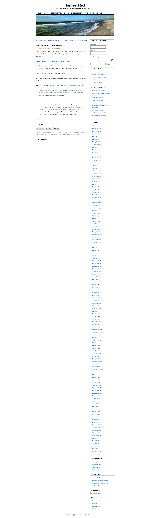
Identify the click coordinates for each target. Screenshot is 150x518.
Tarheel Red (75, 5)
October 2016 (95, 208)
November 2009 (96, 427)
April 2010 (95, 414)
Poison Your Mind (96, 464)
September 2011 (96, 369)
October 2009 (95, 430)
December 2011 (96, 361)
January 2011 (95, 390)
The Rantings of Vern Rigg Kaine (100, 483)
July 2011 (94, 374)
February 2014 (95, 292)
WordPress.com (89, 515)
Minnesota (62, 134)
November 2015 (96, 237)
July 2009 (94, 438)
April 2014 (95, 287)
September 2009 (96, 433)
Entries (95, 503)
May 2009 (94, 443)
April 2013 (95, 319)
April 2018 (95, 165)
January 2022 (95, 128)
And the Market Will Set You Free (76, 40)
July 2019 (94, 147)
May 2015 (94, 253)
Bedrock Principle (58, 13)
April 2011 (95, 382)
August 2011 (95, 372)
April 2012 (95, 351)
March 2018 (95, 168)
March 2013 (95, 321)
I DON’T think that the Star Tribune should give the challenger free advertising (61, 85)
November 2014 (96, 269)
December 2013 (96, 298)
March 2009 (95, 448)
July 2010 (94, 406)
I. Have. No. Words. (101, 115)
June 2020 (94, 139)
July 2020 (94, 136)
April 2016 (95, 224)
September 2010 (96, 401)
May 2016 (94, 221)
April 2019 (95, 152)
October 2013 (95, 303)
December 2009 (96, 425)
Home (39, 13)
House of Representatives (72, 132)
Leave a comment (55, 48)
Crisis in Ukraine (96, 72)
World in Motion (96, 470)
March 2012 (95, 353)
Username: (93, 44)
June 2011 (94, 377)
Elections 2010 (60, 132)
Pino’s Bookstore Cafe (93, 13)
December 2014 (96, 266)
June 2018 (94, 163)
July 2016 (94, 216)
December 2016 (96, 202)
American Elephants (97, 478)
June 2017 (94, 187)
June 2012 (94, 345)
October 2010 (95, 398)
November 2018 (96, 160)
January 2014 (95, 295)
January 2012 (95, 358)
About (46, 13)
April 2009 (95, 446)
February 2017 (95, 197)
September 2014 (96, 274)
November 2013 (96, 300)
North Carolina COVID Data (99, 80)
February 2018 (95, 171)
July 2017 (94, 184)
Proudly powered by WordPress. (65, 515)
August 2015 (95, 245)
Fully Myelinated (96, 462)
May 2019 (94, 149)
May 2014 (94, 284)
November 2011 (96, 364)
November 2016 (96, 205)
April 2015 (95, 255)
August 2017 (95, 181)
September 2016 (96, 210)
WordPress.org (95, 509)
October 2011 (95, 366)
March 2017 (95, 194)
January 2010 (95, 422)
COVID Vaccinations (97, 82)
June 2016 (94, 218)
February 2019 (95, 155)
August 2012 (95, 340)
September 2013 (96, 306)
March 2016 (95, 226)
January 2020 (95, 142)
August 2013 (95, 308)
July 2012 (94, 343)
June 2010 (94, 409)
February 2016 (95, 229)
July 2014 (94, 279)
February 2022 (95, 126)
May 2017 (94, 189)
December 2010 (96, 393)
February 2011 (95, 388)
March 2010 (95, 417)
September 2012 (96, 337)
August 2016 (95, 213)
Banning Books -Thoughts (98, 74)
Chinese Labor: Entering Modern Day (47, 40)
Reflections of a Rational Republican (101, 480)
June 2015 (94, 250)
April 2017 (95, 192)
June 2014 (94, 282)
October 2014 (95, 271)
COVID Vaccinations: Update (99, 77)
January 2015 (95, 263)
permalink (76, 134)
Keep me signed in (97, 57)
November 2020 (96, 134)
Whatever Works (96, 467)
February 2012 (95, 356)
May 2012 (94, 348)
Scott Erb (94, 97)
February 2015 (95, 261)
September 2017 (96, 179)
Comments (96, 506)
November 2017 (96, 173)
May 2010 (94, 411)
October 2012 (95, 335)
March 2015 (95, 258)
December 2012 (96, 329)
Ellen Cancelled (101, 90)
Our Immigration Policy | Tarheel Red (101, 93)
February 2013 (95, 324)
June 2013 (94, 314)
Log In (111, 60)
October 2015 (95, 239)
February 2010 (95, 419)
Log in (93, 501)
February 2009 (95, 451)
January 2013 (95, 327)
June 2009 (94, 440)
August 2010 (95, 403)
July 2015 (94, 247)
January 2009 (95, 454)
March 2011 (95, 385)
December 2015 (96, 234)
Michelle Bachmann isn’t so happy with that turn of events (52, 61)
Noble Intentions (100, 110)
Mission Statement (75, 13)
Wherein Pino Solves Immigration (100, 95)
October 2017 (95, 176)
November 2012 (96, 332)
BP (45, 134)
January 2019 (95, 157)
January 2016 (95, 231)
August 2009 (95, 435)
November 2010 (96, 396)
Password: (93, 50)
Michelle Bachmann (52, 134)
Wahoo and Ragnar (103, 103)
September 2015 (96, 242)
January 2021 (95, 131)
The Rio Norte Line (97, 485)
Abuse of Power (40, 134)
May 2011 (94, 380)
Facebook (101, 97)
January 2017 (95, 200)
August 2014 (95, 276)
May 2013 (94, 316)
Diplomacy (52, 132)
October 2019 (95, 144)
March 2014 (95, 290)
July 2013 (94, 311)
